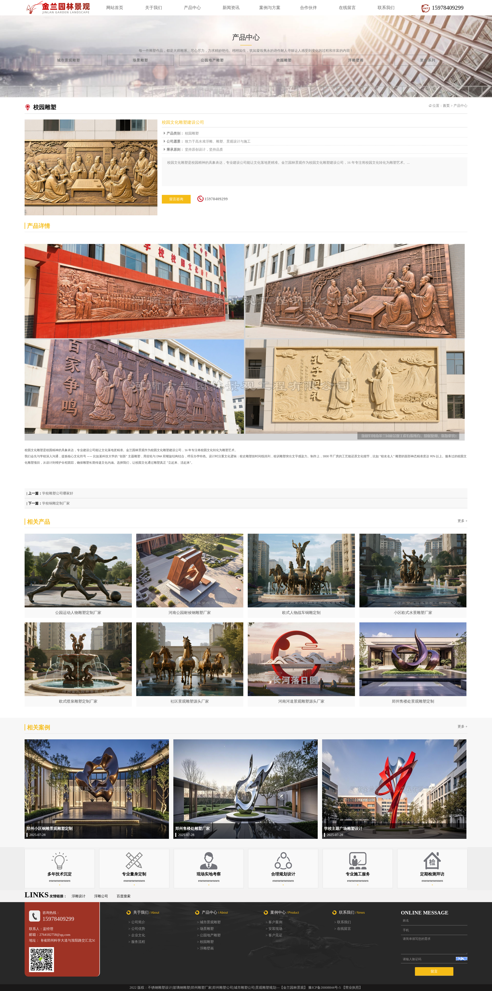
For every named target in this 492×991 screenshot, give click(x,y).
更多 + (462, 521)
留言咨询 (176, 199)
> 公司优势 (136, 929)
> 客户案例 (274, 922)
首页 (446, 106)
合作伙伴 (308, 7)
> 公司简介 (136, 922)
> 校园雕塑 (205, 942)
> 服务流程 (136, 942)
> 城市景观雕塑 (209, 922)
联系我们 (386, 7)
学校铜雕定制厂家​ (56, 503)
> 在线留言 (342, 929)
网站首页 (114, 7)
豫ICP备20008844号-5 (324, 987)
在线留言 (347, 7)
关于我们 (153, 7)
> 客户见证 (274, 935)
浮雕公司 (101, 896)
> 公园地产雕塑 (209, 935)
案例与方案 (269, 7)
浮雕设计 (79, 896)
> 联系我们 (342, 922)
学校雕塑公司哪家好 (57, 493)
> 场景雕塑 (205, 929)
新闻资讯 (231, 7)
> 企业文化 (136, 935)
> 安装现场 (274, 929)
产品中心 (192, 7)
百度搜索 (123, 896)
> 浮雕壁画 (205, 948)
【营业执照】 (352, 987)
